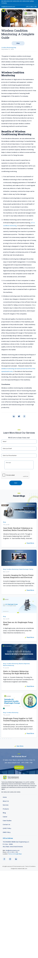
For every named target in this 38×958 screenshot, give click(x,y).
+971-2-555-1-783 (31, 6)
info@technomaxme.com (8, 6)
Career (5, 816)
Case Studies (7, 820)
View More (19, 746)
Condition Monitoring (7, 47)
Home (5, 797)
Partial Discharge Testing (26, 569)
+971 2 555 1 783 (26, 762)
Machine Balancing (8, 665)
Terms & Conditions (30, 866)
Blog (14, 47)
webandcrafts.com (22, 868)
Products (6, 809)
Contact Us (6, 824)
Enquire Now (19, 767)
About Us (6, 801)
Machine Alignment (24, 663)
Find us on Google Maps (15, 854)
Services (5, 805)
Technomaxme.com (19, 866)
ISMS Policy (7, 832)
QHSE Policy (7, 828)
